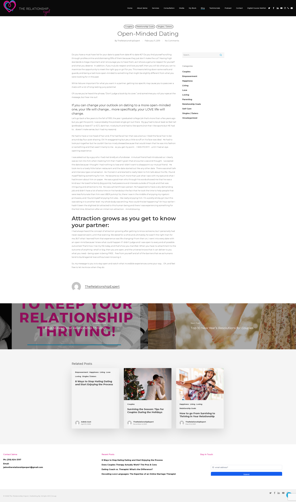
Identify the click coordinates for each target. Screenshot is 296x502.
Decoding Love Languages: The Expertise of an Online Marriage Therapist (139, 474)
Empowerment (189, 76)
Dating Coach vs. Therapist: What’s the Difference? (127, 469)
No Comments (172, 41)
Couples (129, 26)
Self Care (186, 109)
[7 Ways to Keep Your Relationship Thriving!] (74, 326)
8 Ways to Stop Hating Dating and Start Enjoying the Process (132, 460)
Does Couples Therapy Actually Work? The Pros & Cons (129, 465)
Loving (185, 95)
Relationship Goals (145, 26)
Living (185, 85)
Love (184, 90)
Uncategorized (189, 118)
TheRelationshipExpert (128, 41)
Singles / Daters (164, 26)
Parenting (187, 99)
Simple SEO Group (48, 496)
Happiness (187, 81)
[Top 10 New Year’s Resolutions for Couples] (222, 326)
